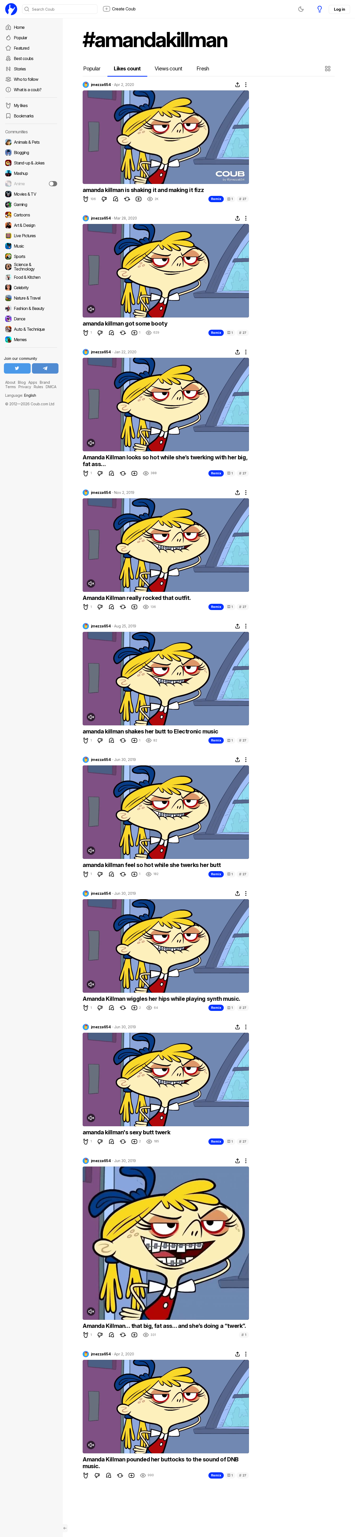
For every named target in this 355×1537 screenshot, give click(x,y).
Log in (339, 9)
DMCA (51, 387)
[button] (328, 68)
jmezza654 (101, 85)
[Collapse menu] (65, 1528)
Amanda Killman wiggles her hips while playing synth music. (161, 998)
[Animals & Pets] (31, 142)
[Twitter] (17, 368)
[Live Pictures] (31, 235)
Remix (216, 199)
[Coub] (11, 9)
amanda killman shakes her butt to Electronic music (150, 731)
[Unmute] (91, 309)
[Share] (237, 85)
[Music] (31, 246)
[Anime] (31, 183)
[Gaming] (31, 204)
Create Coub (124, 8)
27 (242, 199)
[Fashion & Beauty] (31, 308)
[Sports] (31, 256)
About (10, 382)
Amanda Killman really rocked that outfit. (137, 597)
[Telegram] (45, 368)
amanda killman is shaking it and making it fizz (143, 190)
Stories (20, 68)
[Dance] (31, 319)
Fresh (202, 68)
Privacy (24, 387)
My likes (21, 105)
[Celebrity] (31, 287)
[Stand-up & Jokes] (31, 163)
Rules (38, 387)
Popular (20, 37)
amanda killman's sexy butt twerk (126, 1132)
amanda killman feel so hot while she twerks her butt (152, 865)
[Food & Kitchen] (31, 277)
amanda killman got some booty (125, 323)
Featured (21, 48)
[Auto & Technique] (31, 329)
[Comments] (116, 199)
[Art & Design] (31, 225)
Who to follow (26, 79)
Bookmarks (24, 115)
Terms (10, 387)
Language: (20, 395)
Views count (168, 68)
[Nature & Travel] (31, 298)
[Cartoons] (31, 215)
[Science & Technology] (31, 267)
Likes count (127, 68)
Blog (22, 382)
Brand (45, 382)
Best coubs (24, 58)
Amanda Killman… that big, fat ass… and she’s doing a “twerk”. (164, 1325)
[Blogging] (31, 152)
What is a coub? (27, 89)
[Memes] (31, 339)
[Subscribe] (53, 183)
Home (19, 27)
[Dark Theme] (301, 9)
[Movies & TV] (31, 194)
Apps (32, 382)
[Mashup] (31, 173)
